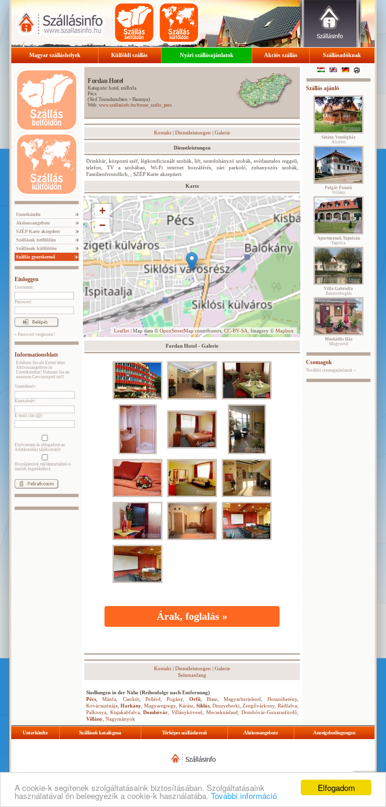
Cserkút (131, 699)
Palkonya (96, 712)
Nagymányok (120, 719)
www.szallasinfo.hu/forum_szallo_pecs (135, 105)
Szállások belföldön (35, 239)
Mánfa (109, 699)
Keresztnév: (25, 401)
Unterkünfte (27, 214)
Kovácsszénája (102, 705)
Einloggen (27, 279)
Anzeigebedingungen (334, 732)
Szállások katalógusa (100, 732)
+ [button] (102, 210)
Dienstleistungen (193, 132)
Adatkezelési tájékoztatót (38, 449)
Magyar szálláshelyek (54, 55)
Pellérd (153, 699)
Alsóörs (338, 139)
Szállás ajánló (322, 88)
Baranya (140, 99)
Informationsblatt (36, 354)
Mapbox (284, 330)
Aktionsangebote (32, 222)
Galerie (222, 132)
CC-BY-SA (236, 330)
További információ (244, 795)
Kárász (186, 705)
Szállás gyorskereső (35, 256)
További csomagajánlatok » (331, 370)
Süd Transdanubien (108, 99)
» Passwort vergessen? (35, 334)
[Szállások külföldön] (179, 22)
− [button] (102, 225)
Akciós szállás (281, 55)
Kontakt (162, 132)
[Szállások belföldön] (134, 22)
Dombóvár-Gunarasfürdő (269, 712)
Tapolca (338, 240)
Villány (94, 719)
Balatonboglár (338, 291)
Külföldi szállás (129, 55)
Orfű (195, 699)
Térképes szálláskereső (184, 732)
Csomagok (319, 362)
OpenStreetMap (176, 330)
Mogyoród (339, 341)
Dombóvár (155, 712)
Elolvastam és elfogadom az (40, 447)
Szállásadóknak (342, 55)
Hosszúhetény (282, 699)
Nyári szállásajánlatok (206, 55)
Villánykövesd (186, 712)
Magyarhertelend (242, 699)
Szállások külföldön (36, 248)
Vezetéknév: (26, 386)
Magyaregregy (160, 705)
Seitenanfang (192, 675)
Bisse (212, 699)
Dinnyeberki (226, 705)
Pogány (175, 699)
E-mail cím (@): (29, 415)
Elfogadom (336, 787)
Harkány (131, 705)
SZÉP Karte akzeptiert (37, 231)
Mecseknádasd (222, 712)
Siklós (202, 705)
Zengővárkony (258, 705)
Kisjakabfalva (125, 712)
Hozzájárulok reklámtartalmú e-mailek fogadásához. (43, 466)
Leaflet (121, 330)
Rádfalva (287, 705)
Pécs (92, 93)
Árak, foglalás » (192, 616)
